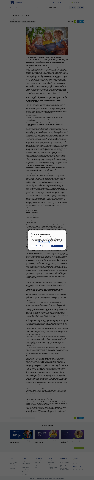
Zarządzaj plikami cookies (37, 245)
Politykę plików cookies (43, 241)
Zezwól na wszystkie (57, 245)
